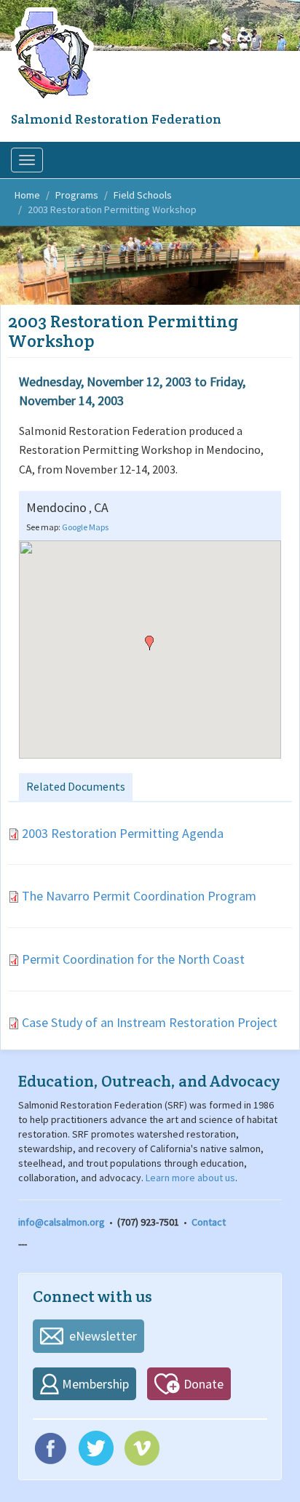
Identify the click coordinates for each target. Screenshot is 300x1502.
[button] (149, 643)
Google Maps (85, 527)
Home (27, 194)
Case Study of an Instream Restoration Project (149, 1022)
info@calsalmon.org (61, 1222)
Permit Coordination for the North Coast (133, 959)
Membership (95, 1383)
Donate (203, 1383)
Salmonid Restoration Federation (116, 119)
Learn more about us (190, 1177)
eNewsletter (103, 1335)
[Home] (54, 54)
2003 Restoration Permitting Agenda (123, 833)
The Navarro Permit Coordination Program (139, 895)
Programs (76, 194)
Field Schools (143, 194)
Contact (209, 1222)
